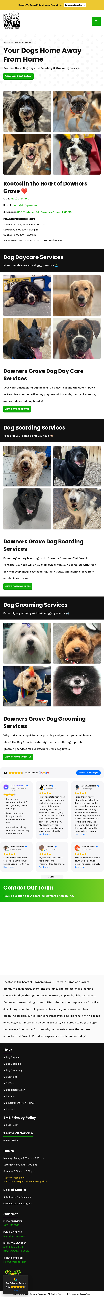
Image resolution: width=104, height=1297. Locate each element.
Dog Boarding (12, 1063)
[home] (11, 20)
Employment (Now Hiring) (19, 1102)
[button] (96, 21)
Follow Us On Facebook (17, 1197)
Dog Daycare (12, 1057)
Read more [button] (44, 834)
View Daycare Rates (17, 409)
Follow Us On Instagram (18, 1203)
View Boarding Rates (18, 586)
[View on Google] (41, 787)
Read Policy (11, 1124)
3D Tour (9, 1083)
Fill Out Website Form (14, 1261)
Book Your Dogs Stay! (18, 76)
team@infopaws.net (25, 205)
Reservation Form (75, 5)
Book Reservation (14, 1089)
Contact (9, 1109)
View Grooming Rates (18, 756)
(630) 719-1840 (19, 198)
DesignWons (86, 1294)
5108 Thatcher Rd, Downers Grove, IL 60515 (44, 212)
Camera (9, 1096)
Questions (10, 1076)
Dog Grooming (13, 1070)
